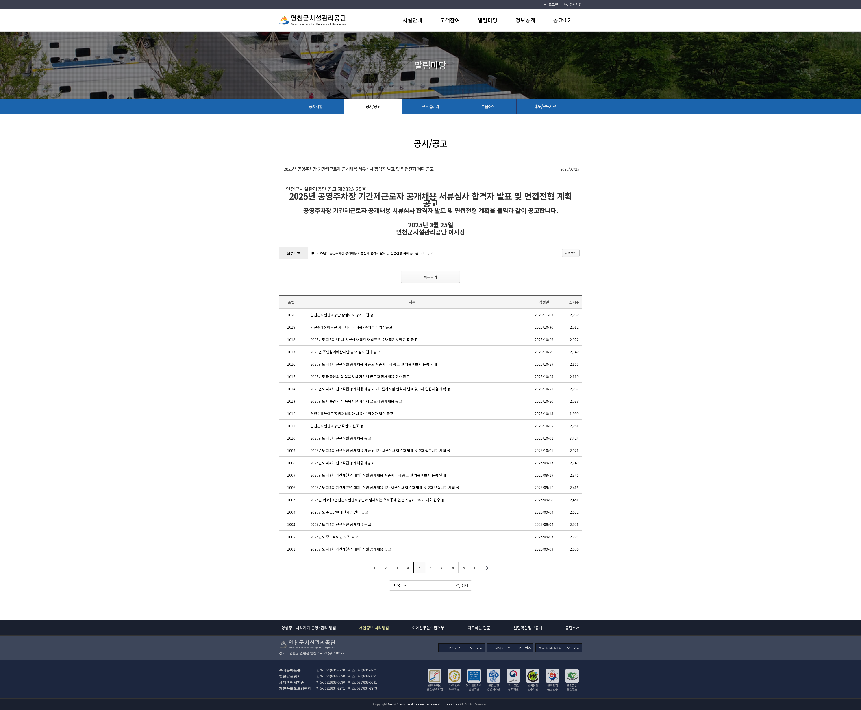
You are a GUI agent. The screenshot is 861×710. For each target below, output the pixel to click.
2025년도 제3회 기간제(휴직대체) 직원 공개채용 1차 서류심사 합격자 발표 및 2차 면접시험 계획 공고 (386, 487)
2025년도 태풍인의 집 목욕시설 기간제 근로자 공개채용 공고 (356, 401)
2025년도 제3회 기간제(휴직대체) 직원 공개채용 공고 (350, 549)
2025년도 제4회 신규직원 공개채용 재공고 (342, 462)
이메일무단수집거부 (428, 628)
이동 (480, 647)
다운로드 (571, 252)
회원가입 (575, 4)
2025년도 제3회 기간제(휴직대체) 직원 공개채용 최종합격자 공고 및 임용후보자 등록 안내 (378, 475)
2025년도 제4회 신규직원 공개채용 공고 (340, 524)
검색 (464, 585)
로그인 (553, 4)
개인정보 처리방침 (374, 628)
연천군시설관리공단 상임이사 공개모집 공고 (343, 314)
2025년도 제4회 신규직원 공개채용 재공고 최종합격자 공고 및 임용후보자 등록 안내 (373, 364)
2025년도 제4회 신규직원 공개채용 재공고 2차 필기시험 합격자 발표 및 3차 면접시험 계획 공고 (382, 388)
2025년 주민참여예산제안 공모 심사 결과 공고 (345, 351)
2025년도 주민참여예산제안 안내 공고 (339, 512)
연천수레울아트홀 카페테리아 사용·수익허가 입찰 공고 (351, 413)
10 (475, 567)
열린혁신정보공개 (527, 628)
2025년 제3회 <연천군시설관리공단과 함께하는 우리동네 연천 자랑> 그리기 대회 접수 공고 (379, 499)
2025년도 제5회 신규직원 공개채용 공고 (340, 438)
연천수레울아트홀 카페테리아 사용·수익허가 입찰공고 (351, 327)
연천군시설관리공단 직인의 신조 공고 (338, 425)
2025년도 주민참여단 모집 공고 (334, 536)
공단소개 (572, 628)
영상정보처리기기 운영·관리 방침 (308, 628)
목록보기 (430, 277)
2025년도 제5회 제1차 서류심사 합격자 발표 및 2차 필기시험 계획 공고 (363, 339)
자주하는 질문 (479, 628)
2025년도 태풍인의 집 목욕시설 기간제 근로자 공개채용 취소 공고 (360, 376)
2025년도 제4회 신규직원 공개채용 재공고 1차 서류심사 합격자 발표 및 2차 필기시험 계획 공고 (382, 450)
